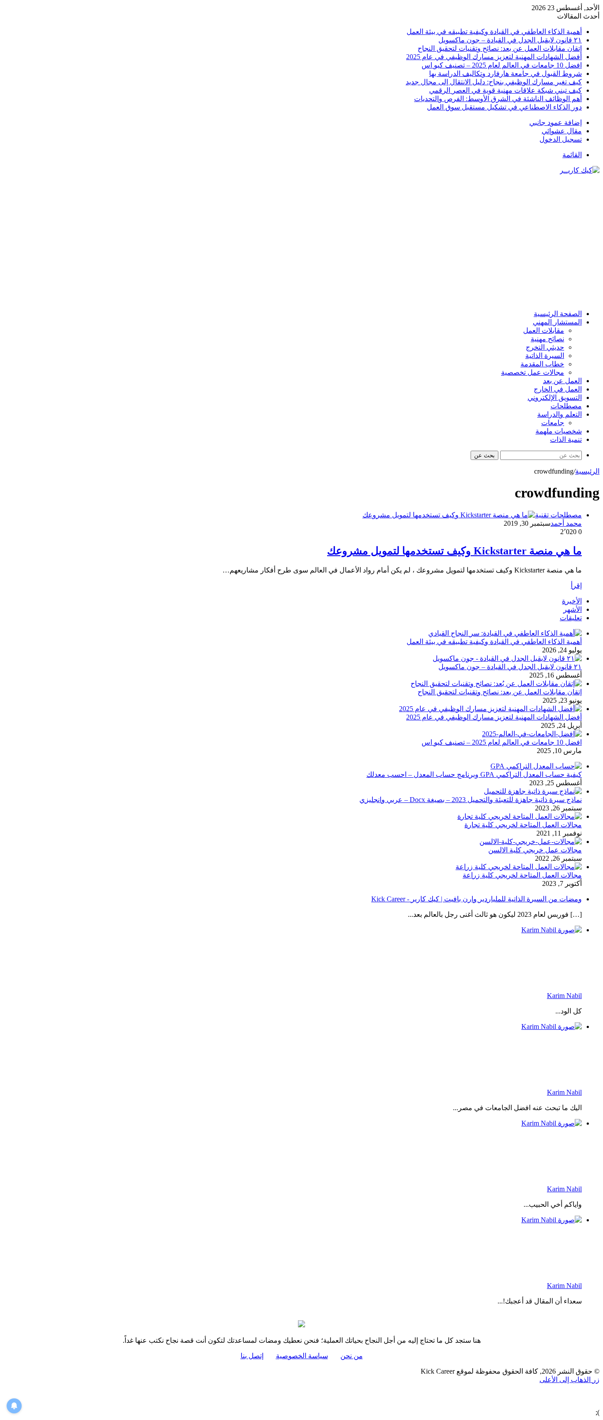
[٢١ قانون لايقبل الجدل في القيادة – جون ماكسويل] (507, 658)
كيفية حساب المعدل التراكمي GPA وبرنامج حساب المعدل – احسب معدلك (474, 774)
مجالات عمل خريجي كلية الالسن (535, 850)
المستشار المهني (557, 322)
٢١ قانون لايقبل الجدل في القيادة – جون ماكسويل (510, 40)
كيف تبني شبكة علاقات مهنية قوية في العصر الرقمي (505, 90)
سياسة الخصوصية (302, 1356)
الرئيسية (587, 471)
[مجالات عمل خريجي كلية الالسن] (530, 841)
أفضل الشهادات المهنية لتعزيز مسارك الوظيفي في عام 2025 (494, 56)
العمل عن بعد (562, 380)
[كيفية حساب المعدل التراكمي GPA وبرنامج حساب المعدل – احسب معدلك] (536, 766)
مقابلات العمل (543, 330)
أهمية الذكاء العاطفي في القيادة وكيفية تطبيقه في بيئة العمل (494, 31)
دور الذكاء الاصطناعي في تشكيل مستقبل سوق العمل (504, 107)
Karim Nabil (564, 995)
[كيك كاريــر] (579, 170)
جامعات (552, 422)
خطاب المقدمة (542, 364)
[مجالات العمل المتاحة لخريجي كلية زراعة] (519, 866)
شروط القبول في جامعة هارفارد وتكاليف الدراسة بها (505, 73)
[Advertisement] (301, 240)
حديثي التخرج (545, 347)
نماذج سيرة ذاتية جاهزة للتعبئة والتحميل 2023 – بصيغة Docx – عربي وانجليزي (470, 799)
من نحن (351, 1356)
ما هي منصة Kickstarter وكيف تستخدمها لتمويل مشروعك (454, 551)
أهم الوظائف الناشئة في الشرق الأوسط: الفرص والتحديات (498, 98)
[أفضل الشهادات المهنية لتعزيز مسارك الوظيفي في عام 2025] (490, 708)
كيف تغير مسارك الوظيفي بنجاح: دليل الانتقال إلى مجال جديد (494, 82)
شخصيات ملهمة (558, 431)
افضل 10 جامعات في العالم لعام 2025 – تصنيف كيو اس (502, 65)
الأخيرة (572, 601)
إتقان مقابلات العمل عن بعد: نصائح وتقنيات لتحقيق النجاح (500, 48)
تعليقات (571, 617)
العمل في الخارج (558, 389)
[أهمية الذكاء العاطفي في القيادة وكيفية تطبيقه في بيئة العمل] (505, 633)
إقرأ (576, 585)
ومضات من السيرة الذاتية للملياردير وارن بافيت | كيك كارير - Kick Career (476, 899)
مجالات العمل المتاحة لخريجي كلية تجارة (523, 825)
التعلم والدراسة (559, 414)
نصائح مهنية (547, 339)
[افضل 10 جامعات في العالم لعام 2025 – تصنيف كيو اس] (532, 734)
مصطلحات (566, 406)
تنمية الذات (566, 439)
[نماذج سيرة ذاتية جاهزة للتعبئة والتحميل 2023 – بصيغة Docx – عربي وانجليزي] (533, 791)
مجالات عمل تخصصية (532, 372)
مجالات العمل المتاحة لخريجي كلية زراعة (522, 875)
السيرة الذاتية (544, 355)
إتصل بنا (252, 1356)
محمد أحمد (566, 523)
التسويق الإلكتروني (555, 397)
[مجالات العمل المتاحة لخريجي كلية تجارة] (519, 816)
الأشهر (572, 609)
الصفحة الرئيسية (558, 313)
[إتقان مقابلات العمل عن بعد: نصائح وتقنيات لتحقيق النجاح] (496, 683)
